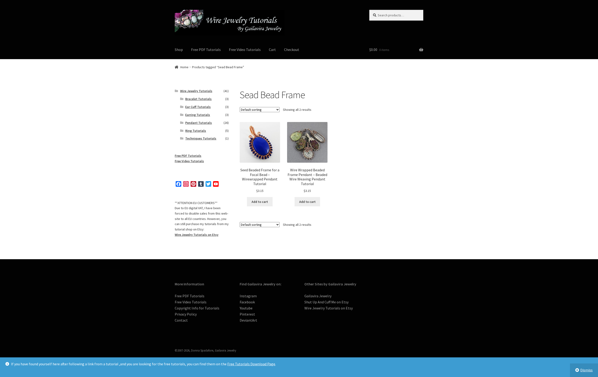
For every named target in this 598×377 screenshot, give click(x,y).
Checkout (291, 49)
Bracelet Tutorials (198, 99)
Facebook (247, 302)
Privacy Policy (186, 314)
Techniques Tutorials (200, 138)
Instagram (248, 296)
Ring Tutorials (195, 131)
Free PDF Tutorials (206, 49)
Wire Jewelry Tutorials (196, 91)
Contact (181, 320)
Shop (179, 49)
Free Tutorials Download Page (251, 364)
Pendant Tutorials (198, 123)
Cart (272, 49)
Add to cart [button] (260, 202)
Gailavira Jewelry (317, 296)
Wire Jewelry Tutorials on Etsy (196, 235)
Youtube (246, 308)
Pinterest (247, 314)
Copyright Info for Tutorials (197, 308)
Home (184, 67)
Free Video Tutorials (245, 49)
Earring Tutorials (197, 115)
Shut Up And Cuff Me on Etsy (326, 302)
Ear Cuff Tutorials (198, 107)
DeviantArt (248, 320)
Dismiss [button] (586, 370)
